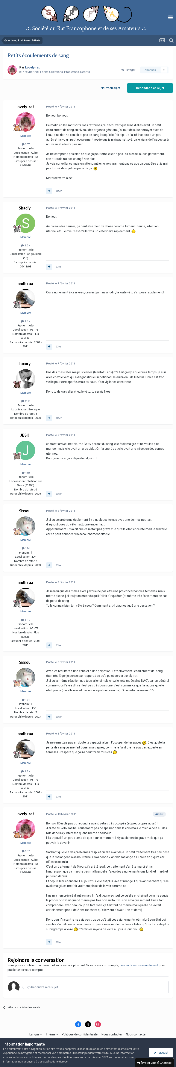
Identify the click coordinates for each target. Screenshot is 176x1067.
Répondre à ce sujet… (45, 987)
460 (27, 472)
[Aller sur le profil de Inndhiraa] (25, 298)
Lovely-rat (24, 106)
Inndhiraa (24, 283)
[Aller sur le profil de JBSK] (25, 450)
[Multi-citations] (49, 191)
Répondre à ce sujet (150, 88)
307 (27, 144)
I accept (162, 1052)
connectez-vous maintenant (139, 965)
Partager (129, 69)
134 (27, 548)
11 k (27, 401)
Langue (34, 1034)
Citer (59, 191)
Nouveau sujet (110, 88)
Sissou (24, 510)
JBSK (24, 435)
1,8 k (27, 321)
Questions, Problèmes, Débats (69, 72)
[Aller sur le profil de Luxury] (25, 379)
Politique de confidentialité (80, 1034)
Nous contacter (112, 1034)
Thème (51, 1034)
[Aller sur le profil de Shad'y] (25, 223)
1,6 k (27, 245)
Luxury (25, 363)
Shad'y (25, 208)
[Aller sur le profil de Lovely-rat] (12, 70)
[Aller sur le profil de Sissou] (25, 526)
